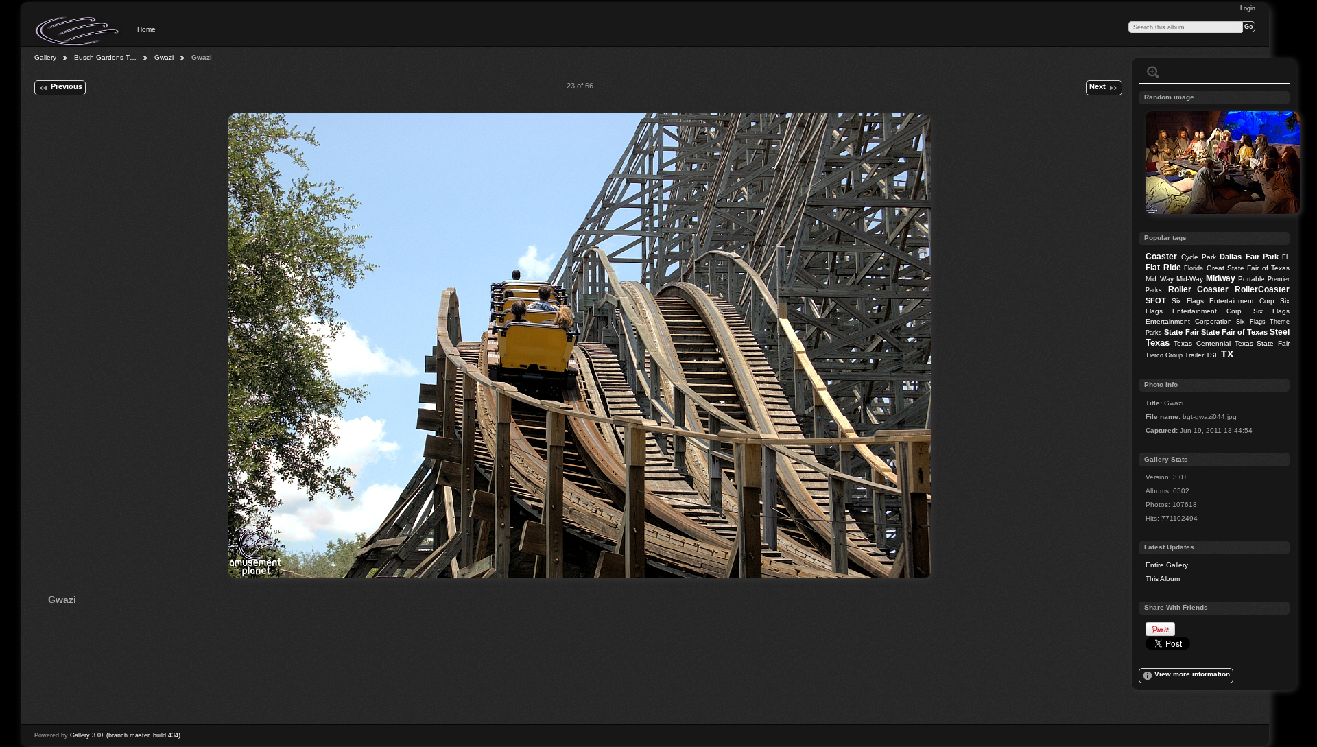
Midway (1220, 278)
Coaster (1161, 256)
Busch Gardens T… (105, 57)
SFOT (1156, 300)
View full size (1153, 72)
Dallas (1231, 256)
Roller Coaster (1198, 289)
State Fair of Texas (1234, 332)
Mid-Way (1189, 279)
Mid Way (1159, 279)
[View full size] (579, 345)
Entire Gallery (1167, 565)
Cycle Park (1198, 257)
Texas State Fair (1262, 343)
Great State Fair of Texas (1248, 268)
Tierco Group (1164, 355)
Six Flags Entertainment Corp (1223, 301)
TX (1227, 353)
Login (1247, 8)
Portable (1251, 279)
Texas (1158, 342)
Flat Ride (1163, 267)
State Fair (1181, 332)
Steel (1280, 332)
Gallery (45, 57)
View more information (1192, 674)
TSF (1212, 355)
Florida (1193, 268)
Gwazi (164, 57)
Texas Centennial (1202, 343)
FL (1286, 257)
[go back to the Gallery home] (78, 31)
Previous (66, 86)
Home (146, 29)
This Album (1163, 578)
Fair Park (1262, 256)
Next (1097, 86)
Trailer (1194, 355)
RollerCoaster (1262, 289)
